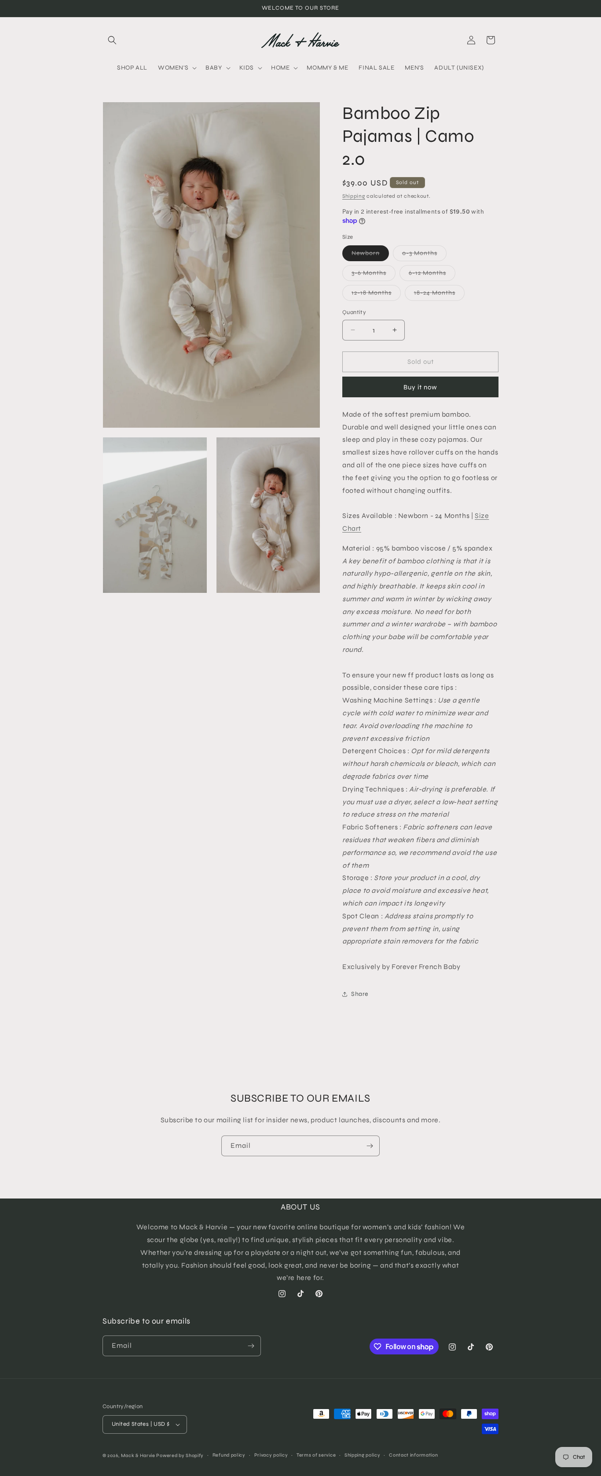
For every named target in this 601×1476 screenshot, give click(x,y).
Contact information (413, 1455)
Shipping (353, 196)
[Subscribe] (369, 1146)
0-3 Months (424, 255)
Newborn (370, 255)
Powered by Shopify (180, 1455)
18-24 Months (439, 295)
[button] (112, 40)
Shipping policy (362, 1455)
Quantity (354, 312)
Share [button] (359, 994)
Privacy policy (271, 1455)
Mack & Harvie (139, 1455)
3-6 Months (374, 275)
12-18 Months (376, 295)
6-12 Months (432, 275)
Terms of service (316, 1455)
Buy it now (420, 387)
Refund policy (229, 1455)
